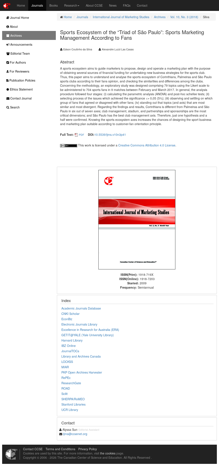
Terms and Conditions (60, 449)
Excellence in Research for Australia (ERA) (90, 329)
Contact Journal (20, 98)
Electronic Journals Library (79, 324)
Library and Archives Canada (81, 356)
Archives (160, 17)
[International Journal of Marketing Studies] (137, 219)
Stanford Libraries (73, 404)
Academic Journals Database (81, 308)
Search (14, 107)
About (13, 26)
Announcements (20, 44)
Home (21, 5)
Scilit (64, 393)
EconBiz (66, 319)
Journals (37, 5)
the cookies (107, 453)
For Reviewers (19, 71)
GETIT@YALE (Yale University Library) (87, 335)
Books (53, 5)
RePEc (66, 377)
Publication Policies (22, 80)
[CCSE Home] (7, 5)
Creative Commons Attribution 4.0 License (146, 145)
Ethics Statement (21, 89)
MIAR (65, 367)
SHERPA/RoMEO (73, 399)
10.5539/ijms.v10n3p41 (110, 134)
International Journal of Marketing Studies (121, 17)
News (113, 5)
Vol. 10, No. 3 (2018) (184, 17)
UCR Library (69, 410)
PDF (81, 134)
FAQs (126, 5)
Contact (142, 5)
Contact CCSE (33, 449)
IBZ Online (68, 345)
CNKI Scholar (70, 313)
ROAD (65, 388)
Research (70, 5)
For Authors (17, 62)
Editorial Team (20, 53)
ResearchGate (71, 383)
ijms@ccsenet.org (75, 434)
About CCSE (94, 5)
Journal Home (19, 17)
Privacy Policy (87, 449)
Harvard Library (72, 340)
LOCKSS (67, 361)
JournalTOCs (70, 351)
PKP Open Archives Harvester (81, 372)
